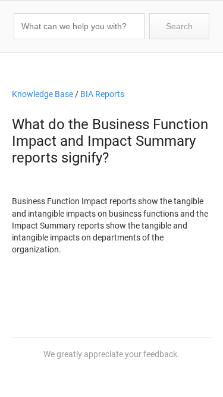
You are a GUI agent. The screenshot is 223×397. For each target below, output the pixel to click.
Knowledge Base (42, 94)
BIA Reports (102, 94)
